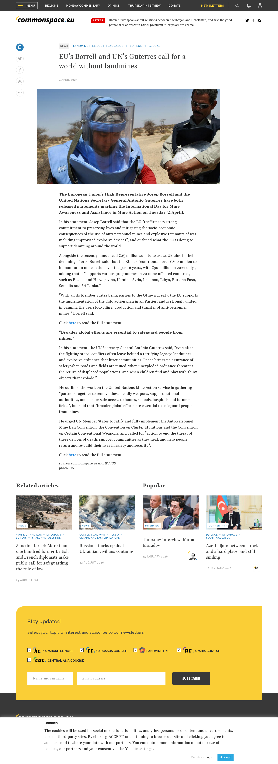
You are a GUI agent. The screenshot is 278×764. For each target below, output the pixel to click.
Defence (212, 534)
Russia (114, 534)
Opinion (114, 5)
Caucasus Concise (111, 651)
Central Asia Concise (66, 660)
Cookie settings (201, 757)
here (72, 323)
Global (154, 45)
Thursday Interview (144, 5)
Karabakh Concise (58, 651)
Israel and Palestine (46, 538)
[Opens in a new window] (247, 20)
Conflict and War (92, 534)
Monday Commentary (83, 5)
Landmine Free (158, 651)
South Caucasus (218, 538)
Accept (225, 757)
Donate (175, 5)
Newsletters (212, 5)
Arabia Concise (207, 651)
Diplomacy (54, 534)
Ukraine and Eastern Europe (99, 538)
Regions (51, 5)
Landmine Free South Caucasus (98, 45)
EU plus (136, 45)
